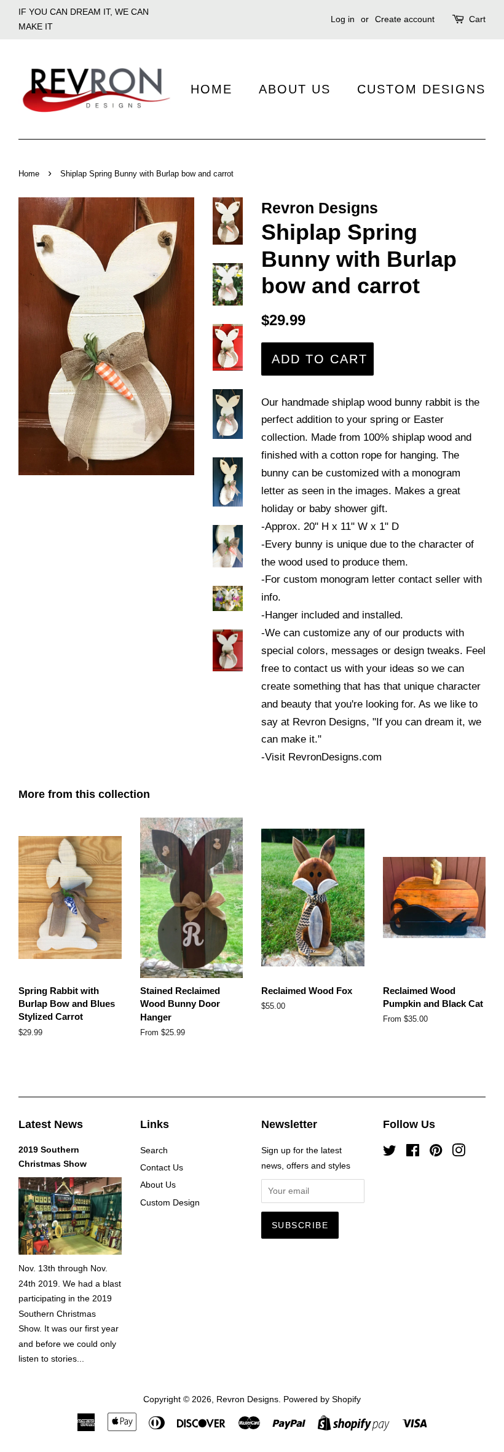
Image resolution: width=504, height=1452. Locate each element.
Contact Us (161, 1167)
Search (154, 1150)
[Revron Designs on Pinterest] (436, 1153)
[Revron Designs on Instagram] (458, 1153)
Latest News (50, 1124)
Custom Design (170, 1202)
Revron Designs (247, 1399)
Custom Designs (421, 89)
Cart (477, 19)
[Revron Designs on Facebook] (413, 1153)
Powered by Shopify (322, 1399)
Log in (343, 19)
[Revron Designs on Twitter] (389, 1153)
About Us (295, 89)
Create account (405, 19)
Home (211, 89)
